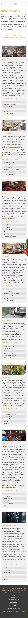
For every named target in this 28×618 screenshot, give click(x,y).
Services (14, 588)
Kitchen (17, 37)
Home (3, 588)
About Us (8, 588)
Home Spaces (12, 590)
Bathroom (22, 37)
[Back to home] (14, 3)
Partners (8, 593)
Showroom (19, 588)
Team (25, 588)
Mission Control (20, 40)
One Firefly (23, 611)
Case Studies (15, 593)
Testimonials (5, 590)
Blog (20, 593)
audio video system (10, 149)
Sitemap (25, 593)
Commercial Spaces (21, 590)
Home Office (11, 40)
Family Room (18, 35)
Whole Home (10, 35)
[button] (1, 3)
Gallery (3, 593)
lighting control (15, 395)
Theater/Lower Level (8, 37)
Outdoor (5, 40)
